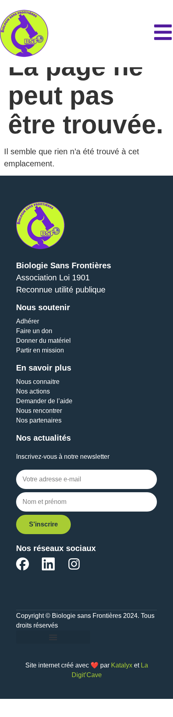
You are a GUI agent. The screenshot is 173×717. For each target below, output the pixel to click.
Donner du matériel (43, 340)
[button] (53, 637)
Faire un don (34, 330)
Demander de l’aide (44, 401)
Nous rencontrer (39, 410)
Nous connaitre (38, 381)
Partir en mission (40, 350)
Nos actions (33, 391)
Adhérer (27, 321)
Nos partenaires (39, 420)
